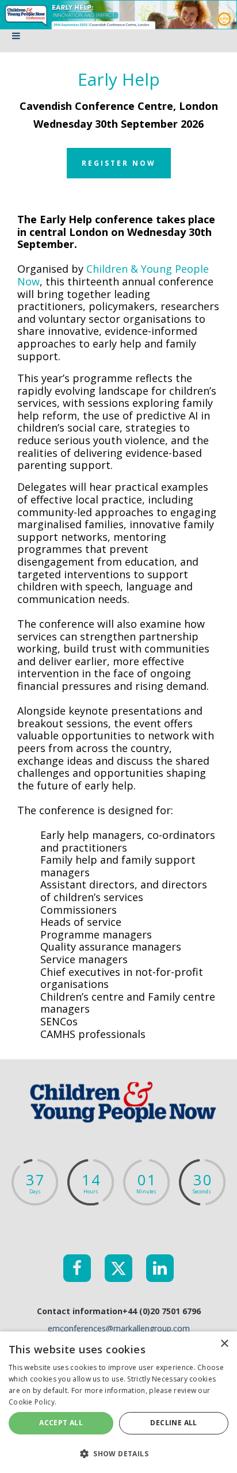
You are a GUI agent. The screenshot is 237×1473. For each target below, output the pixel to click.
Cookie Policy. (32, 1402)
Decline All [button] (173, 1423)
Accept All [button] (61, 1423)
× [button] (224, 1344)
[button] (118, 1453)
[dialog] (118, 1402)
